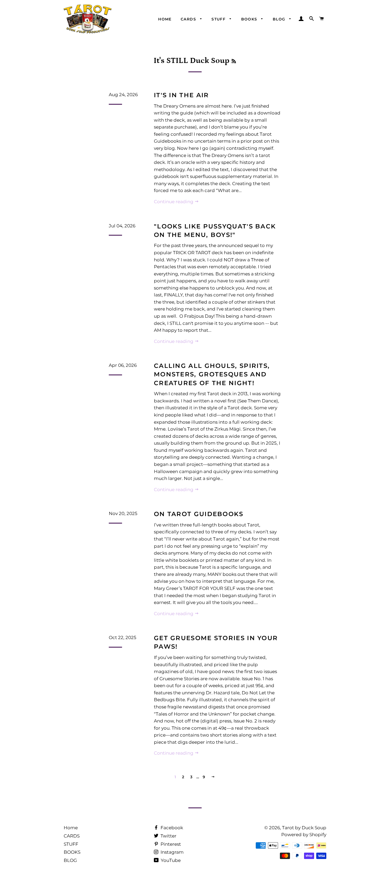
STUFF (219, 19)
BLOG (280, 19)
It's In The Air (181, 95)
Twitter (167, 836)
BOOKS (250, 19)
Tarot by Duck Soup (304, 827)
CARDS (189, 19)
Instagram (171, 852)
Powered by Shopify (303, 834)
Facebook (171, 827)
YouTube (170, 860)
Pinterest (170, 844)
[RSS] (233, 61)
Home (165, 19)
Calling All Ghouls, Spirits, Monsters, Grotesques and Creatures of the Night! (212, 374)
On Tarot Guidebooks (199, 514)
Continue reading (174, 201)
